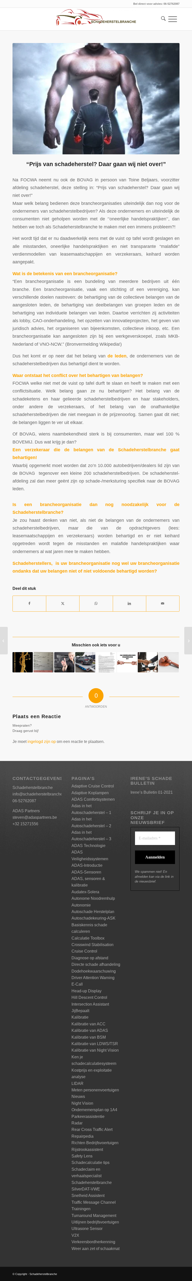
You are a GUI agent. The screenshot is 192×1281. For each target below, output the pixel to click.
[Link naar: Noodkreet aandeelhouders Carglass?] (106, 662)
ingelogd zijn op (42, 741)
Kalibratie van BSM (89, 1037)
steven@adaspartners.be (34, 817)
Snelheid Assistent (88, 1195)
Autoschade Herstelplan (93, 912)
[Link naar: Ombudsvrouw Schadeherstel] (22, 662)
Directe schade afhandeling (96, 964)
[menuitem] (162, 19)
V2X (75, 1235)
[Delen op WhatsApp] (96, 603)
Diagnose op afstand (90, 958)
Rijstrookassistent (87, 1149)
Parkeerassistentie (88, 1116)
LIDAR (78, 1083)
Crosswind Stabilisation (93, 945)
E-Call (77, 984)
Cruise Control (84, 951)
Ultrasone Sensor (87, 1228)
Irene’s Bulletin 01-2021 (151, 792)
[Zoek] (162, 19)
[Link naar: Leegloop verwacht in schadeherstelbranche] (127, 662)
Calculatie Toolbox (88, 938)
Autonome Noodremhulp (93, 898)
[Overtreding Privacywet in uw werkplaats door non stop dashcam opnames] (4, 640)
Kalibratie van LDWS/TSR (95, 1044)
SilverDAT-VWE (86, 1189)
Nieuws (78, 1096)
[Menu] (173, 19)
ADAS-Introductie (87, 865)
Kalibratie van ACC (89, 1024)
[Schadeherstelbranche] (96, 19)
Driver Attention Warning (93, 978)
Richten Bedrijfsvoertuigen (95, 1143)
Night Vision (82, 1103)
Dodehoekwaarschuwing (94, 971)
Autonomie (81, 905)
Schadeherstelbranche (92, 1182)
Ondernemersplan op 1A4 (94, 1110)
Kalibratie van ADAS (90, 1030)
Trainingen (81, 1209)
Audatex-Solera (85, 892)
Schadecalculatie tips (91, 1162)
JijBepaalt (80, 1011)
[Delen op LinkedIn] (129, 603)
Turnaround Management (94, 1215)
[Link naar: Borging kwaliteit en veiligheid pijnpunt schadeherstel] (148, 662)
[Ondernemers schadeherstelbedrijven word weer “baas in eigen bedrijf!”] (188, 640)
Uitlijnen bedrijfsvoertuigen (95, 1222)
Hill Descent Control (89, 997)
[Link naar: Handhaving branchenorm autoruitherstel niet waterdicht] (85, 662)
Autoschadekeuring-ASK (94, 918)
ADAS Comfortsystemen (93, 799)
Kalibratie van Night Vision (95, 1050)
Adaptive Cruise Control (93, 786)
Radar (77, 1123)
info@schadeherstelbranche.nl (39, 794)
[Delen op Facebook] (29, 603)
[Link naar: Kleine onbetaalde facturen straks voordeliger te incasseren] (169, 662)
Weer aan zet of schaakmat (96, 1248)
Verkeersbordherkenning (93, 1242)
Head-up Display (87, 991)
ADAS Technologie (89, 845)
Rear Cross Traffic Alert (92, 1129)
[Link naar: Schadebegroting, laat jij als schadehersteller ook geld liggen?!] (44, 662)
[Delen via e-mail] (162, 603)
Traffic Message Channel (94, 1202)
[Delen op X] (62, 603)
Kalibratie (80, 1017)
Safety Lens (82, 1156)
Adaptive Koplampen (90, 793)
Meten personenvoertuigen (95, 1090)
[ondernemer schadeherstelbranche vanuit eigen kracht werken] (96, 98)
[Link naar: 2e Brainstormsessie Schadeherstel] (64, 662)
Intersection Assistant (90, 1004)
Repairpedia (83, 1136)
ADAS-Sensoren (86, 872)
